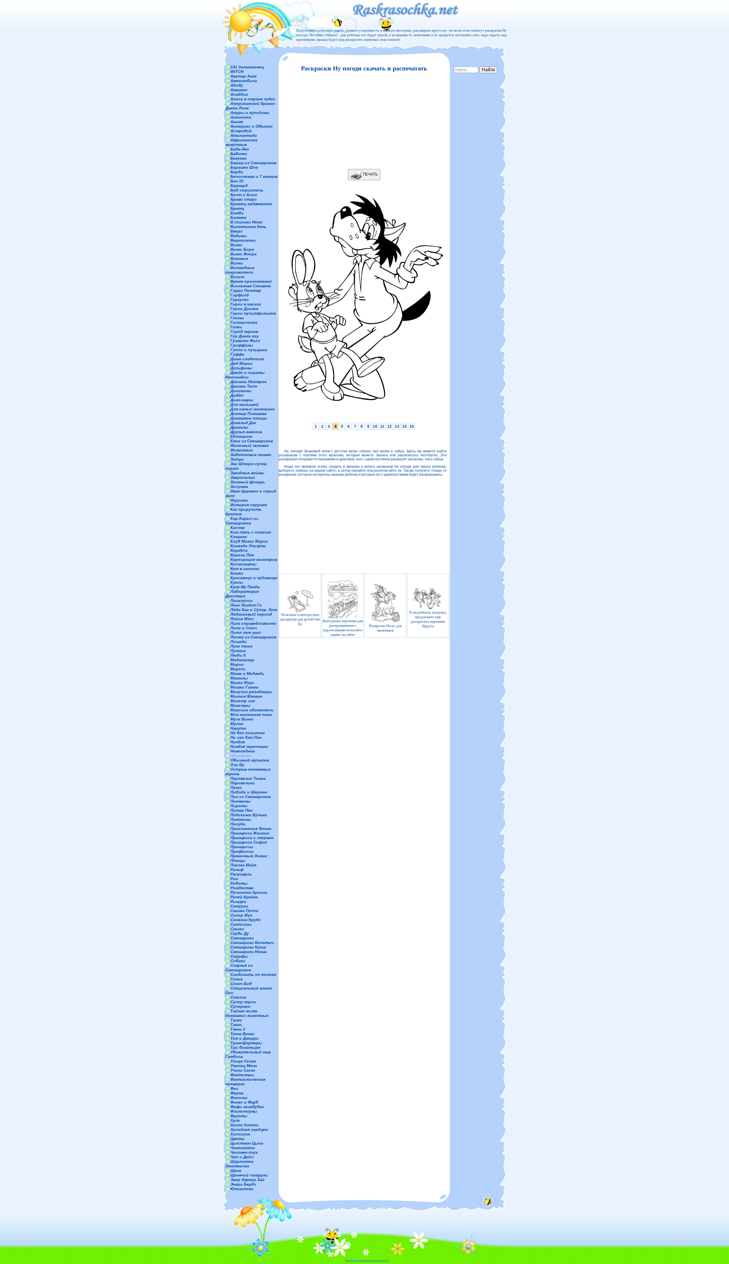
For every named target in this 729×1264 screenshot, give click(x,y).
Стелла (238, 997)
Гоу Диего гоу (244, 336)
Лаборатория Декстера (242, 593)
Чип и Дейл (241, 1157)
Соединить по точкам (253, 974)
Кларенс (238, 536)
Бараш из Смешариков (253, 162)
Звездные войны (247, 473)
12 (389, 426)
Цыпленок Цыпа (246, 1143)
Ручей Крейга (244, 897)
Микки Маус (242, 682)
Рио (234, 878)
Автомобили (243, 80)
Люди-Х (238, 655)
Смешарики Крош (248, 947)
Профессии (242, 851)
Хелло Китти (244, 1125)
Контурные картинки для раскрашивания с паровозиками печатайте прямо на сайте (343, 628)
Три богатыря (245, 1047)
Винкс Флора (243, 254)
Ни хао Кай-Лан (245, 737)
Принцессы (241, 846)
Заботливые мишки (250, 454)
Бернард (239, 185)
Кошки (236, 573)
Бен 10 (236, 181)
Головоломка (243, 322)
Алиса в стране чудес (252, 99)
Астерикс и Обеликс (251, 126)
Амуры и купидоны (249, 112)
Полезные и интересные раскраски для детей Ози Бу (300, 619)
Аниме (236, 121)
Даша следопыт (247, 359)
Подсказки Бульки (248, 815)
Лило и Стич (243, 628)
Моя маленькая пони (251, 714)
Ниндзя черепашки (249, 746)
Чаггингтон (242, 1147)
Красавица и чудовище (253, 577)
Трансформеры (246, 1043)
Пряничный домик (248, 856)
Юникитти (241, 1188)
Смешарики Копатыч (252, 942)
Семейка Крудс (245, 919)
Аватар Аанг (243, 76)
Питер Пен (241, 810)
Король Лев (242, 555)
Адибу (236, 85)
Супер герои (243, 1002)
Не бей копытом (247, 732)
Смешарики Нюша (248, 951)
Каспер (237, 527)
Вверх (236, 231)
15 (411, 426)
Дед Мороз (241, 363)
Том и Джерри (244, 1038)
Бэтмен (238, 217)
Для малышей (244, 404)
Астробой (241, 131)
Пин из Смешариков (250, 796)
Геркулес (239, 299)
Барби (236, 172)
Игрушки (239, 500)
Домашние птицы (248, 418)
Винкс (236, 245)
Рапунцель (241, 874)
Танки (236, 1020)
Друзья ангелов (246, 432)
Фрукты (238, 1116)
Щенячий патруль (249, 1175)
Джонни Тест (243, 386)
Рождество (242, 888)
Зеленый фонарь (247, 482)
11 (382, 426)
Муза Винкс (241, 719)
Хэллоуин (240, 1134)
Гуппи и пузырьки (248, 349)
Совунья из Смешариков (239, 967)
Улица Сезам (243, 1061)
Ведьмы (238, 235)
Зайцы (237, 459)
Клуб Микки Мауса (249, 541)
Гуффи (237, 354)
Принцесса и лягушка (252, 837)
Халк (235, 1120)
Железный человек (249, 445)
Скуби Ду (239, 933)
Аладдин (239, 94)
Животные (241, 450)
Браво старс (243, 199)
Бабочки (238, 153)
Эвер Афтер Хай (247, 1179)
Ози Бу (237, 764)
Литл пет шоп (245, 632)
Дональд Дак (243, 422)
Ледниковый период (251, 614)
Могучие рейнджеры (251, 691)
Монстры (240, 705)
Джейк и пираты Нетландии (245, 374)
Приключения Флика (250, 828)
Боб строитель (246, 190)
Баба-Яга (239, 149)
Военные (239, 258)
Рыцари (238, 901)
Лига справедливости (253, 623)
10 (375, 426)
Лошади (238, 641)
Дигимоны (240, 390)
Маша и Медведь (247, 673)
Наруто (238, 728)
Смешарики (242, 938)
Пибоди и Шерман (248, 792)
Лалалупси (241, 600)
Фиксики (238, 1097)
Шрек (235, 1170)
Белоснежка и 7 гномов (253, 176)
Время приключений (251, 281)
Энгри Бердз (243, 1184)
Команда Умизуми (248, 546)
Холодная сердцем (249, 1129)
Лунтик (238, 650)
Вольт (237, 276)
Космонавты (243, 564)
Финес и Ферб (244, 1102)
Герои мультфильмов (253, 313)
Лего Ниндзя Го (246, 605)
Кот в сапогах (244, 568)
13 (397, 426)
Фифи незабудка (247, 1106)
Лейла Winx (242, 618)
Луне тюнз (241, 646)
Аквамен (238, 89)
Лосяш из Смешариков (253, 637)
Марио (237, 664)
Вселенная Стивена (250, 286)
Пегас (236, 787)
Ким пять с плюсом (250, 532)
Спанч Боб (241, 983)
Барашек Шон (244, 167)
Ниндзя (237, 742)
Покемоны (240, 819)
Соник (236, 979)
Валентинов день (248, 226)
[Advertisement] (363, 120)
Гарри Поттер (245, 290)
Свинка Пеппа (244, 910)
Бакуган (238, 158)
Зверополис (242, 477)
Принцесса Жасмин (249, 833)
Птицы (237, 860)
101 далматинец (247, 67)
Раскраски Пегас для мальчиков (385, 628)
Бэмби (236, 213)
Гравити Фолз (245, 340)
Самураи (239, 906)
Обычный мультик (249, 760)
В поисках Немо (246, 222)
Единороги (241, 436)
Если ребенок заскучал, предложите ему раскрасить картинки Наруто (428, 619)
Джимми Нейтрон (248, 381)
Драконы (239, 427)
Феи (234, 1088)
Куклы (236, 582)
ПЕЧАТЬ (370, 174)
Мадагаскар (242, 660)
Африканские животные (241, 142)
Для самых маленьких (252, 409)
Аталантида (243, 135)
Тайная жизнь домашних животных (247, 1013)
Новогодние (242, 751)
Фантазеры (242, 1074)
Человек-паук (244, 1152)
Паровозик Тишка (248, 778)
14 (404, 426)
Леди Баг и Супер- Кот (253, 609)
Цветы (237, 1138)
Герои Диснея (244, 308)
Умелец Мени (243, 1065)
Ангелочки (240, 117)
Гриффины (241, 345)
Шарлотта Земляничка (239, 1163)
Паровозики (242, 783)
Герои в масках (245, 304)
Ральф (236, 869)
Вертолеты (243, 240)
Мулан (236, 723)
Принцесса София (248, 842)
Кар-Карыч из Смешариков (241, 520)
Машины (239, 678)
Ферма (236, 1093)
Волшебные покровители (240, 269)
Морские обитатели (251, 710)
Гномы (237, 318)
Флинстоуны (243, 1111)
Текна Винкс (242, 1033)
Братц (237, 208)
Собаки (237, 960)
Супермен (240, 1006)
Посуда (237, 824)
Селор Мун (241, 915)
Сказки (237, 929)
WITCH (236, 71)
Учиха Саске (242, 1070)
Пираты (238, 805)
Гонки (236, 327)
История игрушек (248, 504)
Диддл (236, 395)
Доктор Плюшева (248, 413)
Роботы (238, 883)
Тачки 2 (237, 1029)
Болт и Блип (243, 194)
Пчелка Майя (243, 865)
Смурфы (239, 956)
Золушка (239, 486)
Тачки (236, 1024)
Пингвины (240, 801)
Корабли (239, 550)
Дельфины (241, 368)
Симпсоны (241, 924)
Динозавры (241, 400)
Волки (236, 263)
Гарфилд (239, 295)
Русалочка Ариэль (248, 892)
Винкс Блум (242, 249)
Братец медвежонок (251, 203)
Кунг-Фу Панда (245, 587)
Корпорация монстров (253, 559)
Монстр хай (242, 701)
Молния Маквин (246, 696)
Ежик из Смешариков (251, 441)
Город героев (244, 331)
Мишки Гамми (244, 687)
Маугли (237, 669)
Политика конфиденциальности (367, 1260)
